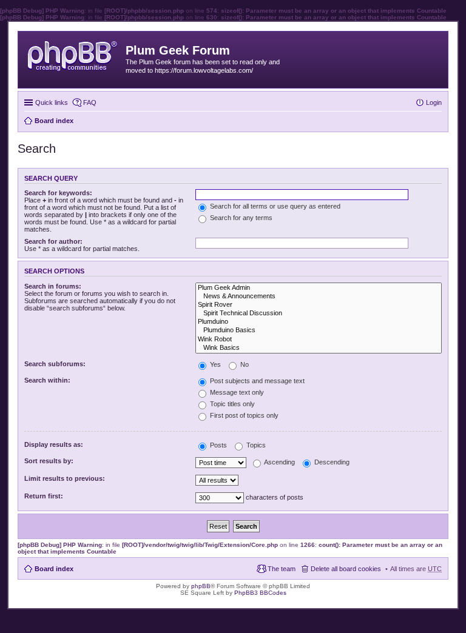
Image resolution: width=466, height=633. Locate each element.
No (243, 364)
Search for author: (53, 241)
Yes (214, 364)
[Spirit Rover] (319, 305)
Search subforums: (55, 363)
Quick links (51, 102)
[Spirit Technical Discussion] (319, 313)
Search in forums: (52, 286)
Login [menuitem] (434, 102)
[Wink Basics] (319, 348)
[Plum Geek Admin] (319, 288)
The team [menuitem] (281, 568)
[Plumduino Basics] (319, 330)
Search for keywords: (58, 192)
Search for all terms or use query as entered (274, 206)
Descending (331, 462)
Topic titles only (231, 403)
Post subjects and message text (256, 380)
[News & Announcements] (319, 296)
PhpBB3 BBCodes (260, 592)
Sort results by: (48, 460)
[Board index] (73, 53)
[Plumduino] (319, 322)
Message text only (236, 392)
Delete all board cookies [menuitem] (346, 568)
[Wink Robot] (319, 339)
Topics (255, 445)
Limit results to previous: (64, 478)
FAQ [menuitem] (89, 102)
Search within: (47, 380)
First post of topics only (243, 415)
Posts (217, 445)
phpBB (201, 586)
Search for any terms (240, 217)
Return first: (43, 496)
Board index (54, 568)
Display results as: (53, 444)
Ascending (279, 462)
